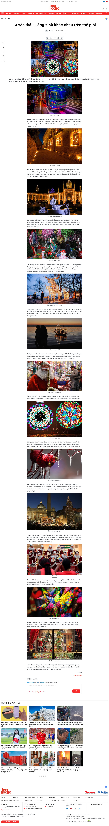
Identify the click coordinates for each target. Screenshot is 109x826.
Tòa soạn (4, 804)
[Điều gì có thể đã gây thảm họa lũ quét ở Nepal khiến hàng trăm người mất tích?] (70, 736)
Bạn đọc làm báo (10, 821)
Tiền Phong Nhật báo (57, 1)
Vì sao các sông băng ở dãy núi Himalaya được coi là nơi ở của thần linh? (41, 724)
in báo (58, 38)
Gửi (76, 691)
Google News (106, 18)
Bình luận (3, 56)
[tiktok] (76, 809)
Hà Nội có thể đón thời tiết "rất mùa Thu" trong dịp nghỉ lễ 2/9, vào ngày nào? (13, 747)
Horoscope (99, 13)
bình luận (61, 38)
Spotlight (91, 13)
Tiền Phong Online (43, 1)
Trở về (3, 60)
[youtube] (107, 1)
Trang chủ (2, 13)
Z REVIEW (83, 13)
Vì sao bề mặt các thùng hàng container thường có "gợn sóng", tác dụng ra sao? (14, 770)
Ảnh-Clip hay (75, 13)
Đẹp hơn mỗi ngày (41, 13)
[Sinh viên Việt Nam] (103, 792)
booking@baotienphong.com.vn (34, 808)
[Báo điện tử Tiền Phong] (90, 792)
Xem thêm (106, 13)
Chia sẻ (3, 47)
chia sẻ (47, 38)
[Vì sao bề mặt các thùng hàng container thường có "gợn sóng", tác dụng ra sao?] (14, 758)
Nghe (3, 42)
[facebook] (104, 1)
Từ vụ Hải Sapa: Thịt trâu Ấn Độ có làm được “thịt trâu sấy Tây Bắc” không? (41, 770)
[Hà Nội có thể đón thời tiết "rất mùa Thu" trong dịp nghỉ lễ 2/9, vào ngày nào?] (14, 736)
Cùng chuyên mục (10, 703)
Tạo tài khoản (41, 682)
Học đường (31, 13)
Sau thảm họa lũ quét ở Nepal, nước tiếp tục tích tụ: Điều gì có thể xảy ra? (70, 723)
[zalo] (80, 808)
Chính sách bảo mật (97, 804)
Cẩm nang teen (89, 797)
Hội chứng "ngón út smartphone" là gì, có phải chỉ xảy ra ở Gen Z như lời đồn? (14, 724)
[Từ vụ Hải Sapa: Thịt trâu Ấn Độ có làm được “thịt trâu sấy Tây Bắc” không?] (42, 758)
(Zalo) (34, 806)
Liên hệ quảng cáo (30, 804)
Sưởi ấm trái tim (65, 797)
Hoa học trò (6, 791)
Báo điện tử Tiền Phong (55, 7)
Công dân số (28, 800)
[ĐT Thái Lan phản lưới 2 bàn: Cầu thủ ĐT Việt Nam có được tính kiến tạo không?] (42, 736)
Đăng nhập (30, 682)
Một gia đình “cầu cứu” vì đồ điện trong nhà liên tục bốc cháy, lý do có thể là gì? (69, 770)
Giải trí (23, 13)
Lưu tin (3, 51)
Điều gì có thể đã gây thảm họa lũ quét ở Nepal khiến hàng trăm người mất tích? (70, 747)
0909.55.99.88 (29, 806)
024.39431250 (6, 810)
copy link (54, 38)
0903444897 (50, 806)
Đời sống (8, 13)
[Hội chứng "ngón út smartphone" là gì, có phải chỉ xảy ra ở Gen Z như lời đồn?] (14, 713)
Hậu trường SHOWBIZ (55, 13)
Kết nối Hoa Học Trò (54, 800)
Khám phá (16, 13)
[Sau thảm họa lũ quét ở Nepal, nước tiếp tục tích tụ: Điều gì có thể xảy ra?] (70, 713)
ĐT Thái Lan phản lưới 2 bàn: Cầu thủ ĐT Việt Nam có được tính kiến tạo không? (41, 747)
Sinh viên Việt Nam (71, 1)
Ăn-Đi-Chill (66, 13)
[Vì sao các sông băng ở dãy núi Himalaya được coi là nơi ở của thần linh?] (42, 713)
